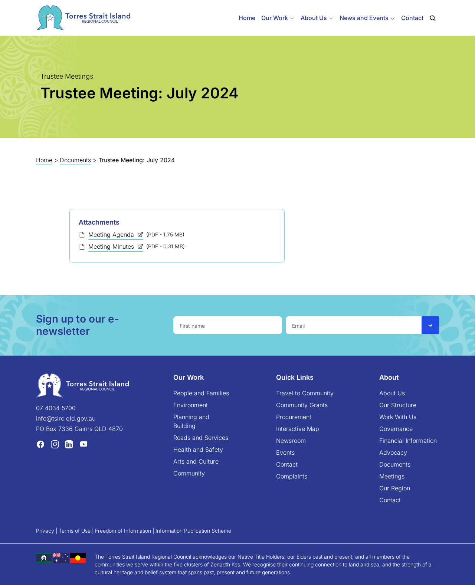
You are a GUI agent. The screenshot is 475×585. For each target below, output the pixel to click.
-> (430, 325)
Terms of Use (75, 530)
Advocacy (393, 452)
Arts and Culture (196, 461)
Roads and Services (200, 437)
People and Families (201, 393)
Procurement (293, 417)
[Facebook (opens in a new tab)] (40, 444)
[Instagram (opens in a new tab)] (55, 444)
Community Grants (302, 405)
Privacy (45, 530)
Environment (190, 405)
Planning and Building (191, 421)
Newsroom (291, 440)
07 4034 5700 (56, 408)
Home (247, 18)
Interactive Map (297, 428)
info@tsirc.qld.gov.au (65, 418)
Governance (396, 428)
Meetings (391, 476)
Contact (412, 18)
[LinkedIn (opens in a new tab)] (69, 444)
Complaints (291, 476)
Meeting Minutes (112, 246)
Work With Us (397, 417)
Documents (75, 160)
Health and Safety (198, 449)
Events (285, 452)
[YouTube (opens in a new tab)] (83, 444)
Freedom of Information (123, 530)
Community (189, 473)
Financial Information (408, 440)
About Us (392, 393)
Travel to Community (305, 393)
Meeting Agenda (112, 234)
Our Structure (397, 405)
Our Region (394, 488)
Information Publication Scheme (193, 530)
